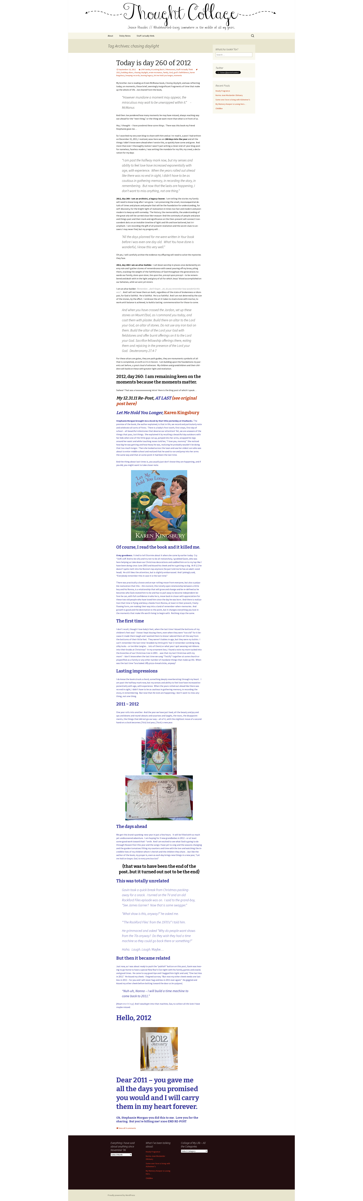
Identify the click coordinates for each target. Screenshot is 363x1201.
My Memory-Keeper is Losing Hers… (231, 104)
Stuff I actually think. (146, 35)
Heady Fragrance (223, 91)
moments (178, 75)
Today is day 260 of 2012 (153, 63)
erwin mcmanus (155, 72)
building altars (127, 72)
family (165, 72)
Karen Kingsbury (181, 412)
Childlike (219, 108)
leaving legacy (147, 75)
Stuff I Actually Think (184, 69)
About (110, 35)
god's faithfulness (181, 72)
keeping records (133, 75)
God (171, 72)
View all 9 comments (127, 1128)
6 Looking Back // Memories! (163, 69)
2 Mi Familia (145, 69)
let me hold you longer (163, 75)
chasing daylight (141, 72)
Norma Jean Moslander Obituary (229, 95)
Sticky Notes (125, 35)
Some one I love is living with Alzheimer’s (233, 99)
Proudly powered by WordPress (121, 1195)
